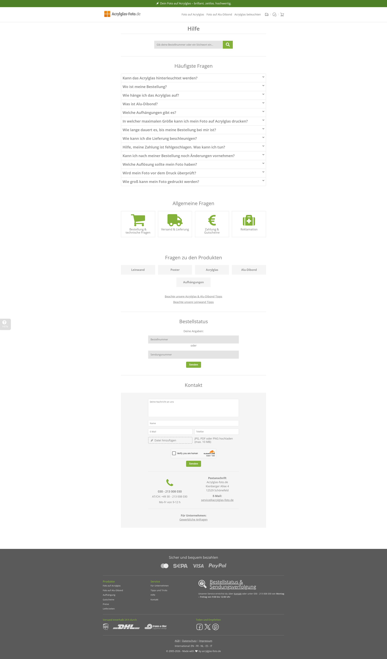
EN (192, 646)
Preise (106, 604)
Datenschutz (189, 640)
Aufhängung (109, 594)
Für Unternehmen (160, 585)
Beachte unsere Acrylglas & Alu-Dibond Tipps (193, 296)
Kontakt (154, 599)
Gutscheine (108, 599)
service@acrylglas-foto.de (217, 500)
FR (197, 646)
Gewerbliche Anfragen (193, 519)
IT (211, 646)
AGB (177, 640)
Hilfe (153, 594)
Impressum (205, 640)
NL (202, 646)
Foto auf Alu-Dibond (219, 14)
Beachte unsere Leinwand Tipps (193, 302)
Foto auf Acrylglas (193, 14)
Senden (193, 364)
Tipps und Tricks (159, 590)
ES (207, 646)
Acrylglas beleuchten (247, 14)
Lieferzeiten (109, 608)
